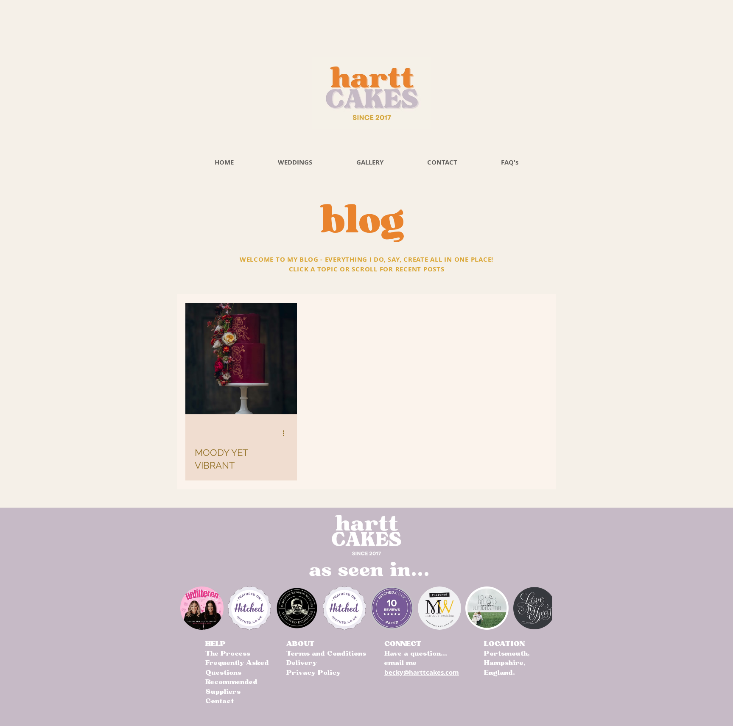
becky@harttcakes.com (421, 672)
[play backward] (190, 608)
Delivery (301, 663)
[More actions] (286, 433)
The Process (227, 653)
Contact (219, 701)
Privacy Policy (313, 672)
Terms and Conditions (326, 653)
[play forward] (541, 608)
